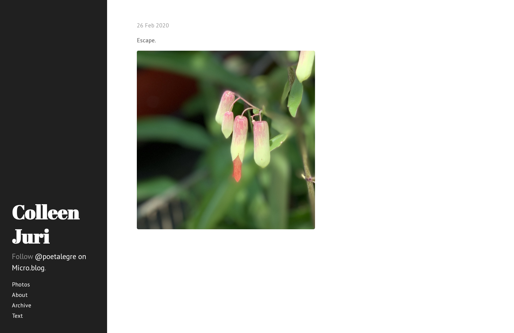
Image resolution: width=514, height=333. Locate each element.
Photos (21, 284)
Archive (21, 305)
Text (17, 316)
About (20, 295)
